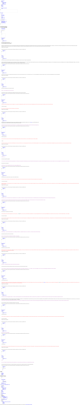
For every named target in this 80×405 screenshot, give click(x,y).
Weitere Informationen (28, 404)
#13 (3, 246)
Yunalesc (31, 122)
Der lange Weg (3, 379)
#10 (3, 196)
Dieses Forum (3, 15)
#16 (3, 295)
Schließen (31, 404)
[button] (3, 373)
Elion (3, 380)
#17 (3, 313)
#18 (3, 331)
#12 (3, 230)
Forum (2, 16)
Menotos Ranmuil (3, 28)
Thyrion (44, 282)
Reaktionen (3, 38)
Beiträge (2, 39)
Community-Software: (5, 384)
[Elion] (2, 378)
